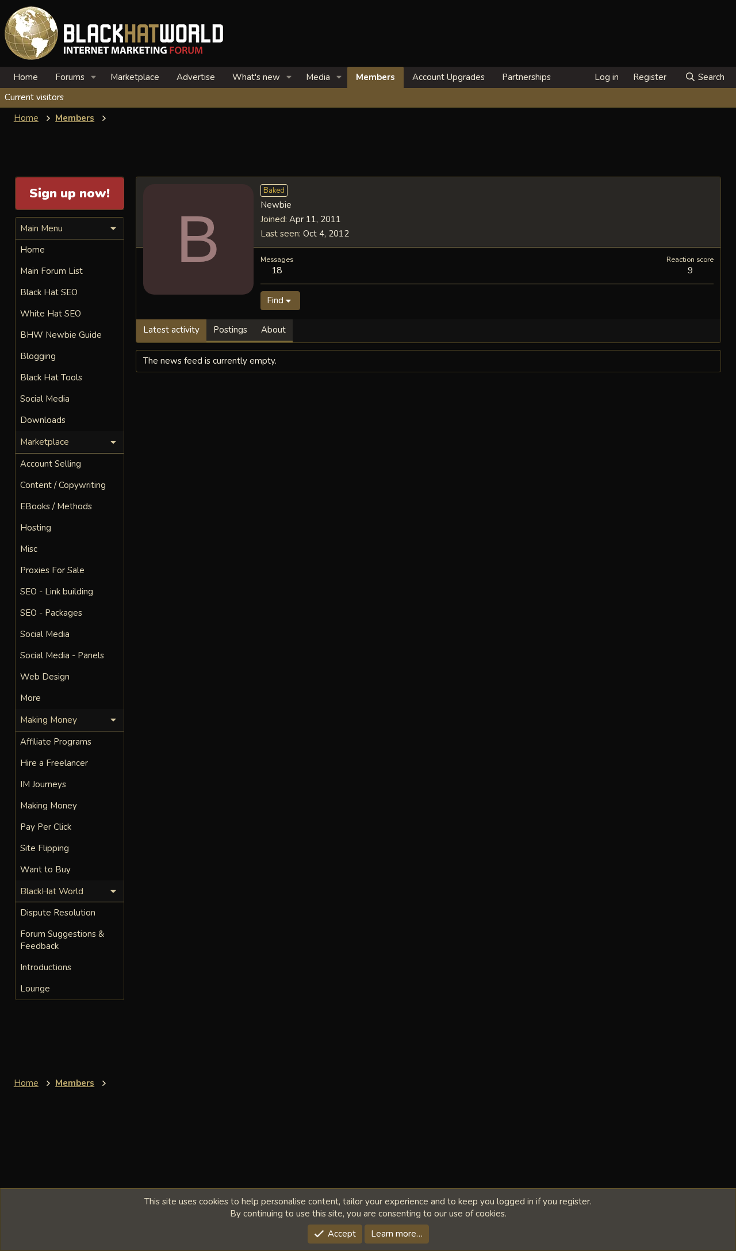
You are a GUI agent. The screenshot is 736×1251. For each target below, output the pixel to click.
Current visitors (34, 97)
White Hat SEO (50, 313)
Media (318, 77)
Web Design (45, 676)
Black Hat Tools (51, 377)
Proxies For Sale (52, 570)
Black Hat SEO (49, 292)
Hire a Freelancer (54, 763)
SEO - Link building (56, 591)
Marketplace (134, 77)
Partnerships (526, 77)
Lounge (35, 988)
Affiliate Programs (55, 741)
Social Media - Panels (62, 655)
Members (375, 77)
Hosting (35, 527)
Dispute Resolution (57, 912)
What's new (256, 77)
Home (25, 77)
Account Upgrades (448, 77)
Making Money (48, 805)
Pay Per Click (45, 827)
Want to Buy (45, 869)
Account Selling (50, 464)
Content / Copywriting (63, 485)
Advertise (196, 77)
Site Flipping (44, 848)
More (30, 698)
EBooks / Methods (56, 506)
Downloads (43, 420)
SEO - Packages (51, 613)
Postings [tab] (230, 329)
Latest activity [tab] (171, 329)
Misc (28, 549)
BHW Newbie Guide (61, 335)
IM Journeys (43, 784)
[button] (94, 77)
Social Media (45, 399)
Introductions (45, 967)
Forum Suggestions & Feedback (62, 940)
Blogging (38, 356)
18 (276, 270)
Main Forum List (51, 271)
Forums (70, 77)
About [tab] (273, 329)
